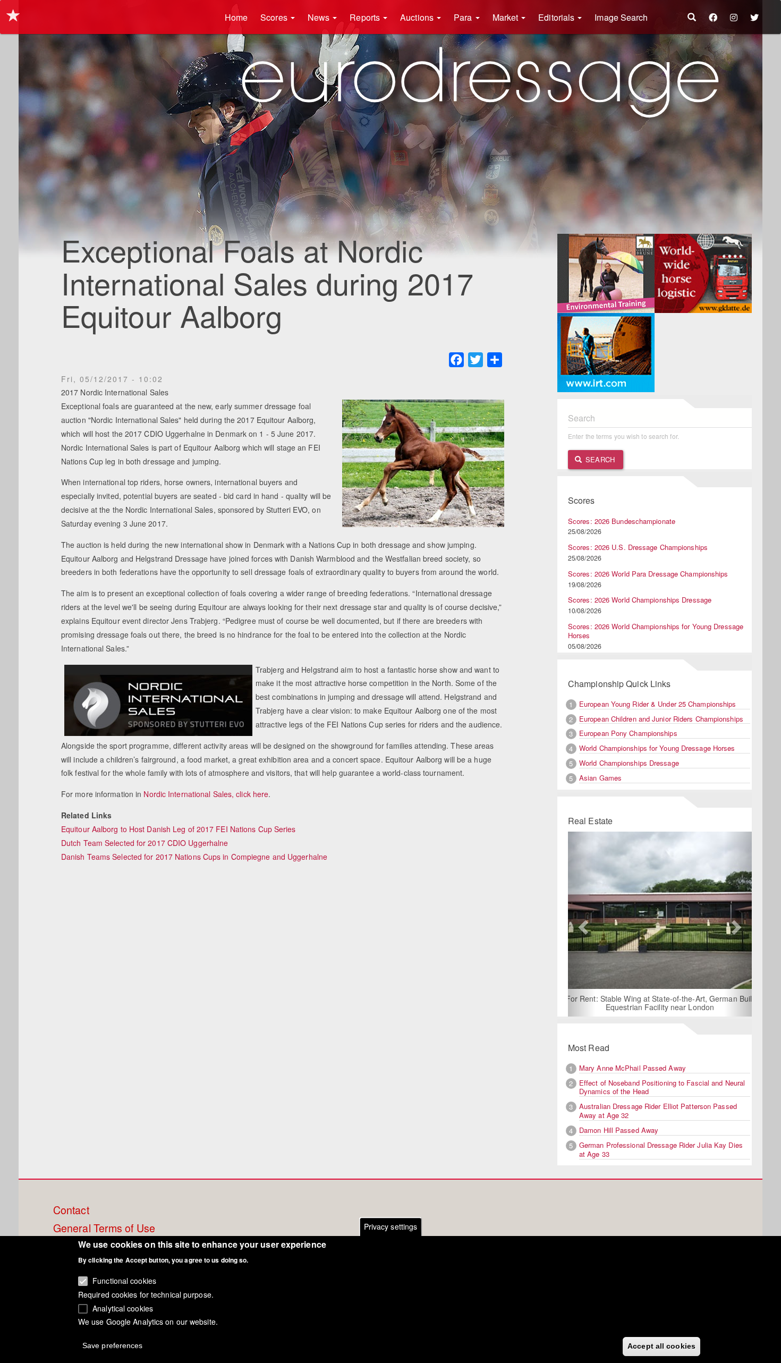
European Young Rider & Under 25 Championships (657, 704)
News (320, 17)
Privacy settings (391, 1226)
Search (599, 459)
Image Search (621, 17)
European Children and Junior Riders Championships (661, 719)
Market (507, 17)
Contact (71, 1210)
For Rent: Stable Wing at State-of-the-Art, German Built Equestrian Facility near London (660, 1002)
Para (464, 17)
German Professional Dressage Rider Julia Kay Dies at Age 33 (661, 1149)
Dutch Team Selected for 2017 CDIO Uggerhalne (144, 842)
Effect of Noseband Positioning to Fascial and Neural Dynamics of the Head (662, 1087)
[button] (582, 924)
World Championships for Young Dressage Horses (657, 748)
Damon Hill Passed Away (618, 1130)
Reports (366, 17)
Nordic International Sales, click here (205, 794)
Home (236, 17)
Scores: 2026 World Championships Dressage (639, 600)
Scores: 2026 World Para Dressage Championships (648, 574)
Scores (275, 17)
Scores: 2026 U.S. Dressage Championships (638, 547)
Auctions (418, 17)
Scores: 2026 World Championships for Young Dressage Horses (655, 630)
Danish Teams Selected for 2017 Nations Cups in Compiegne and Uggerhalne (194, 856)
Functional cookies (124, 1280)
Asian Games (600, 778)
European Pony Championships (628, 733)
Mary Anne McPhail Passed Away (632, 1068)
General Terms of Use (104, 1228)
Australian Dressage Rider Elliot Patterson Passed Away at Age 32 (658, 1110)
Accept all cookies (661, 1345)
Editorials (557, 17)
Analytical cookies (122, 1307)
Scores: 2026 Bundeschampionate (621, 521)
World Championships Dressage (629, 763)
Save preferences (112, 1345)
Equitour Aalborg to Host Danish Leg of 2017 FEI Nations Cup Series (178, 829)
